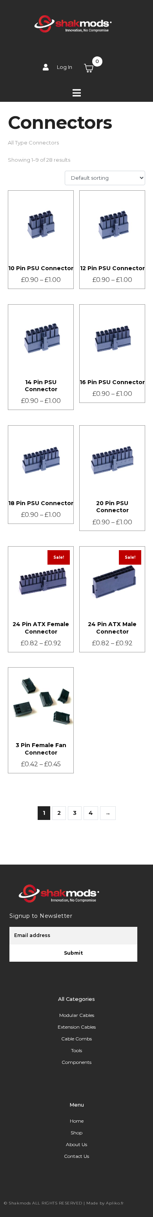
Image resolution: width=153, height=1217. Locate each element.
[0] (93, 68)
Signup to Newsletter (40, 915)
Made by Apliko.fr (105, 1203)
